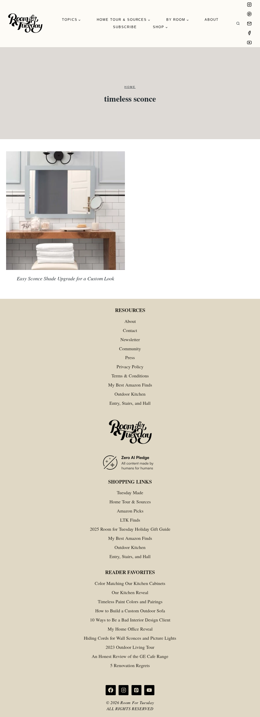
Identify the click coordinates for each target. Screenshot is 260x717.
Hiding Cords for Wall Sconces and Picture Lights (130, 638)
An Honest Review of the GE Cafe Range (130, 656)
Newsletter (130, 339)
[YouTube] (249, 42)
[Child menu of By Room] (177, 20)
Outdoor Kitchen (130, 394)
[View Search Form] (238, 24)
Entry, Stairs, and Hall (130, 403)
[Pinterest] (249, 14)
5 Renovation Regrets (130, 665)
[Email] (249, 23)
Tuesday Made (130, 492)
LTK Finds (130, 520)
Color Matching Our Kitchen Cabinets (130, 583)
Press (130, 357)
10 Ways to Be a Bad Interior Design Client (130, 620)
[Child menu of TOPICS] (71, 20)
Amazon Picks (130, 511)
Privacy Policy (130, 366)
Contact (130, 330)
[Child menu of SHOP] (160, 27)
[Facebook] (249, 33)
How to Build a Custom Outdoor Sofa (130, 611)
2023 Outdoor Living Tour (130, 647)
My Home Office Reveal (130, 629)
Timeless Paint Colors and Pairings (130, 601)
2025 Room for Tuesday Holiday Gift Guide (130, 529)
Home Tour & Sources (130, 502)
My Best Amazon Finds (130, 385)
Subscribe (125, 27)
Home (130, 86)
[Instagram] (249, 4)
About (212, 20)
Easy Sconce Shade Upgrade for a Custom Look (65, 278)
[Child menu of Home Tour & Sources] (123, 20)
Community (130, 348)
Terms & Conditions (130, 376)
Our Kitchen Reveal (130, 592)
